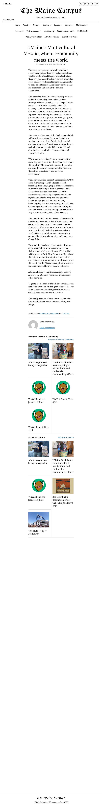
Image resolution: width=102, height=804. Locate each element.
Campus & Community (49, 313)
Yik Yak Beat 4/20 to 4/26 (62, 400)
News (35, 25)
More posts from (47, 327)
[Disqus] (51, 571)
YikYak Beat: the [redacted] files (36, 400)
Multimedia (81, 25)
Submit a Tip (49, 31)
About (25, 25)
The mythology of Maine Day (37, 532)
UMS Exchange (32, 31)
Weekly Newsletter (34, 37)
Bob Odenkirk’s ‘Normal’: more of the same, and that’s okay (62, 501)
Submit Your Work (69, 37)
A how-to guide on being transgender (37, 364)
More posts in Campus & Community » (61, 340)
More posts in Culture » (66, 437)
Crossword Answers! (65, 31)
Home (17, 25)
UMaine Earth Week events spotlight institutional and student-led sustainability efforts (63, 368)
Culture (46, 25)
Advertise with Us (52, 37)
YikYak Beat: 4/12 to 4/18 (38, 428)
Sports (57, 25)
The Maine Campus (51, 11)
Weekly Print (82, 31)
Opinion (68, 25)
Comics (18, 31)
